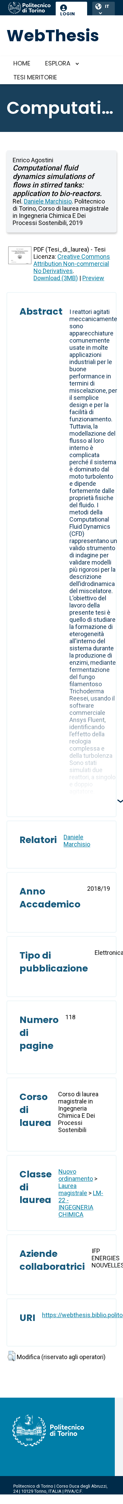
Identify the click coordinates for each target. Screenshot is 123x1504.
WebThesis (52, 35)
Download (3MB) (55, 278)
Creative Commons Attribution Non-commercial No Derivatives (71, 263)
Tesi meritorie (35, 77)
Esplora (57, 63)
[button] (11, 1356)
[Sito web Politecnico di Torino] (29, 8)
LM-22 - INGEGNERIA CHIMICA (80, 1203)
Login (67, 14)
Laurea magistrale (72, 1189)
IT (107, 6)
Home (21, 63)
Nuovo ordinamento (75, 1175)
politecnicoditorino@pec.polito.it (46, 1501)
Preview (93, 278)
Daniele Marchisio (48, 201)
